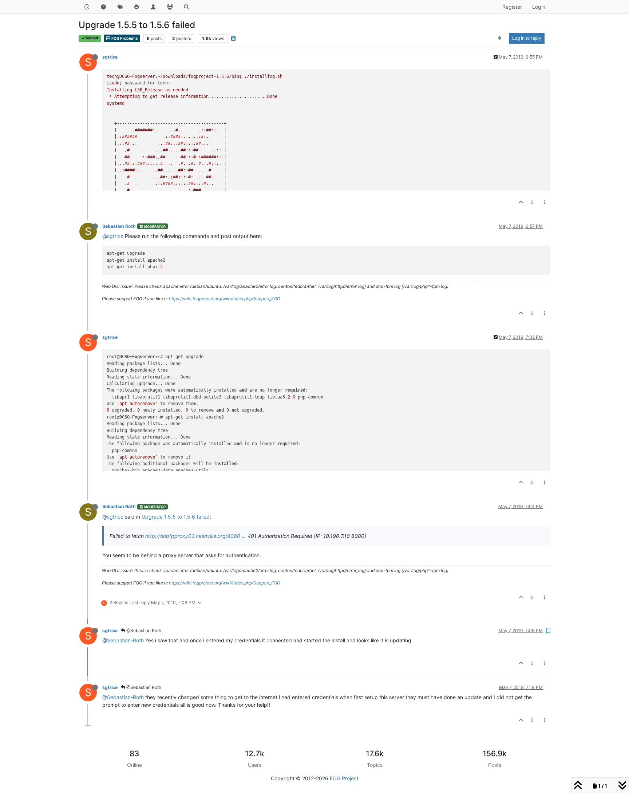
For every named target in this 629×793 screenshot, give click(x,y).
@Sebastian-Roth (123, 640)
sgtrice (110, 57)
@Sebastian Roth (143, 630)
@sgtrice (112, 236)
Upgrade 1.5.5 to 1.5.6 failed (176, 517)
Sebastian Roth (119, 226)
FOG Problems (124, 38)
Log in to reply (526, 38)
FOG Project (344, 778)
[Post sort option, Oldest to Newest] (500, 38)
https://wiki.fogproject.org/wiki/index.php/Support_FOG (224, 298)
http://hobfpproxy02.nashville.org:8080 (192, 536)
